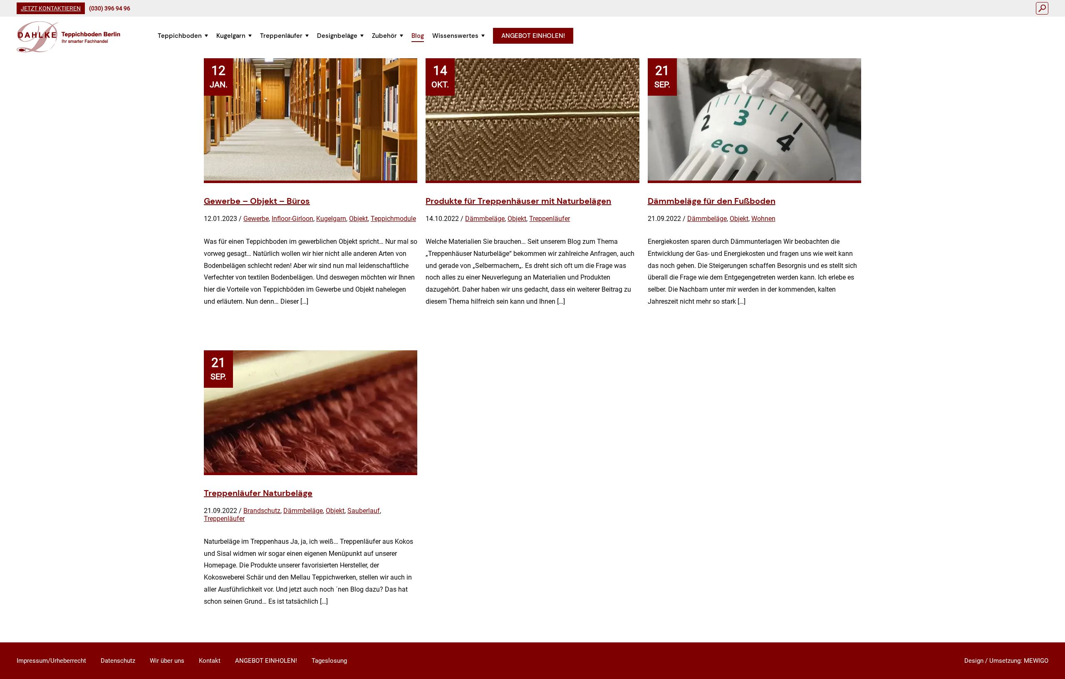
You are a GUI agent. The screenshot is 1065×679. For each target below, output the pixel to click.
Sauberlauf (363, 511)
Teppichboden (180, 36)
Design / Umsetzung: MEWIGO (1006, 660)
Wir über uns (167, 660)
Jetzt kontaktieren (51, 8)
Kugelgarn (230, 36)
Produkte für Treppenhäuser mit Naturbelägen (518, 201)
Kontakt (209, 660)
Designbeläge (337, 36)
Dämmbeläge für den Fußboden (711, 201)
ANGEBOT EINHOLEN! (533, 36)
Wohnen (763, 219)
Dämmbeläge (485, 219)
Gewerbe (256, 219)
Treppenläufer (281, 36)
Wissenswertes (455, 36)
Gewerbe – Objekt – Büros (257, 201)
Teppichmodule (393, 219)
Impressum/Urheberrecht (51, 660)
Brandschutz (261, 511)
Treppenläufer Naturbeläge (258, 493)
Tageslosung (329, 660)
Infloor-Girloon (292, 219)
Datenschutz (118, 660)
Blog (417, 36)
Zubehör (384, 36)
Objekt (358, 219)
